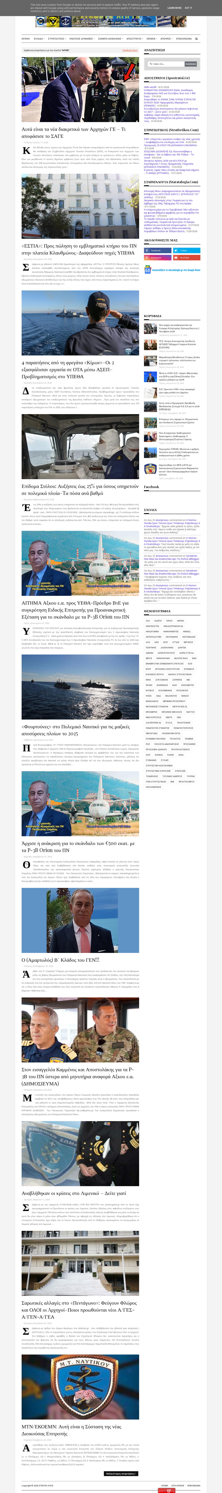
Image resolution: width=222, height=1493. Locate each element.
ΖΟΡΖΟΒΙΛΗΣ (161, 679)
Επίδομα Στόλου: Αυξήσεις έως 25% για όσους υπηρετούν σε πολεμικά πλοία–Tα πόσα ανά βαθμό (80, 489)
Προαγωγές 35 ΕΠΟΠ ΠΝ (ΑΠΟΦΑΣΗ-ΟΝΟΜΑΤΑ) (170, 145)
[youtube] (186, 257)
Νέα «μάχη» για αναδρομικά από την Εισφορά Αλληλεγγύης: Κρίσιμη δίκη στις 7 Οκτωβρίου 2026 (179, 328)
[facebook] (157, 250)
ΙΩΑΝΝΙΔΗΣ (162, 685)
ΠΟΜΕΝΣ (189, 738)
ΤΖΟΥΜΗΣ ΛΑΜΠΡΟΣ (172, 776)
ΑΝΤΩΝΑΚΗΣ (172, 636)
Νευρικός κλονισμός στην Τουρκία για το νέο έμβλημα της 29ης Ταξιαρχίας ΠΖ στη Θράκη (168, 202)
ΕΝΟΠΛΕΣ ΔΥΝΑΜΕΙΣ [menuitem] (81, 38)
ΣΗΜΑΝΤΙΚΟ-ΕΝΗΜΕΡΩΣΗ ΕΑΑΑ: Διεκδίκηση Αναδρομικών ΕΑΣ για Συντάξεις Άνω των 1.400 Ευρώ (170, 93)
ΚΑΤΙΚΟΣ (150, 690)
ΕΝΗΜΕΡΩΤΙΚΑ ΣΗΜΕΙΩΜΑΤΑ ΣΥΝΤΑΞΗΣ (165, 663)
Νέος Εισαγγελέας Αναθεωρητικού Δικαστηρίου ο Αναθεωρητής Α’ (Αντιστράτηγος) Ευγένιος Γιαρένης (175, 436)
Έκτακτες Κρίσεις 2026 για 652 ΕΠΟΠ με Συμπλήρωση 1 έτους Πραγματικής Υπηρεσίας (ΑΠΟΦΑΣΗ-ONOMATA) (168, 163)
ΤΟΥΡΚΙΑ (191, 776)
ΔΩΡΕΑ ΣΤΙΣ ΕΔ (186, 653)
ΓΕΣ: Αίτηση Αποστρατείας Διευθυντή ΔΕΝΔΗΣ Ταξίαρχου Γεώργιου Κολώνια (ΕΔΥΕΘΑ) (177, 344)
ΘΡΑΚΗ (149, 685)
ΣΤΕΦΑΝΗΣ (151, 760)
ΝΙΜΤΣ (169, 717)
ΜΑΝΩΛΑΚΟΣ (152, 701)
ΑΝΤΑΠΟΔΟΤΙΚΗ (153, 636)
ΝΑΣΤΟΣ (190, 712)
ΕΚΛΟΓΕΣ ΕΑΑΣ (181, 658)
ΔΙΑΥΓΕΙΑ (182, 647)
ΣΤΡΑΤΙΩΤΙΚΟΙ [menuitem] (56, 38)
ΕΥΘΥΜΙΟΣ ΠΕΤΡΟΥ (155, 674)
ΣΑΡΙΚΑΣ (159, 754)
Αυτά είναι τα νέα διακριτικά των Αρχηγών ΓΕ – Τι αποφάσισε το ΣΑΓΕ (73, 132)
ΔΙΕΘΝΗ (149, 653)
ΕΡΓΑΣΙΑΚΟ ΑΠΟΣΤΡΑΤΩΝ (167, 669)
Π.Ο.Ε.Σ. (169, 722)
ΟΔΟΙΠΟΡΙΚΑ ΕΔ (153, 722)
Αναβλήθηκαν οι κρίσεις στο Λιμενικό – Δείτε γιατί (74, 1192)
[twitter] (186, 250)
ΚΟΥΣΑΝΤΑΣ (182, 690)
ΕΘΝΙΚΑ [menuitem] (151, 38)
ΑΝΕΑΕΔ (186, 631)
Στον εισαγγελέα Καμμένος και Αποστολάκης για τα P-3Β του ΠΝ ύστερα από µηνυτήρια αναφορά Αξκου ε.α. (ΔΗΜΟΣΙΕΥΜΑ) (78, 1076)
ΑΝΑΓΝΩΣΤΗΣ (152, 626)
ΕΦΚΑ (148, 679)
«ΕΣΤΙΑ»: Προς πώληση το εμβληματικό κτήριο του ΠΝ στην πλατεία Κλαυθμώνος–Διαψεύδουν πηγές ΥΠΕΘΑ (79, 249)
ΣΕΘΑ (181, 754)
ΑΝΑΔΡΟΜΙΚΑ (152, 631)
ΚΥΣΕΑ (149, 695)
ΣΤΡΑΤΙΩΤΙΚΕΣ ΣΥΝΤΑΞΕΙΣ (158, 771)
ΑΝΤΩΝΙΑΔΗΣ (189, 636)
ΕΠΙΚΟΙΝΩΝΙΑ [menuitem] (184, 38)
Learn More (175, 8)
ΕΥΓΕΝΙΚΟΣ (189, 669)
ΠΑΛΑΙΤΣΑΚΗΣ (183, 722)
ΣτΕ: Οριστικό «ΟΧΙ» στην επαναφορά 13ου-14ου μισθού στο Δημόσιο (177, 391)
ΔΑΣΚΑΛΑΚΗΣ (167, 647)
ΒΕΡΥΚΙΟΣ (188, 642)
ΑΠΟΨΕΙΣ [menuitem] (166, 38)
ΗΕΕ (188, 679)
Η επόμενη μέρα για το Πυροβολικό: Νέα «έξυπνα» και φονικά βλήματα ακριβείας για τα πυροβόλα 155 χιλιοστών (171, 212)
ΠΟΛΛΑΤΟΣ (175, 738)
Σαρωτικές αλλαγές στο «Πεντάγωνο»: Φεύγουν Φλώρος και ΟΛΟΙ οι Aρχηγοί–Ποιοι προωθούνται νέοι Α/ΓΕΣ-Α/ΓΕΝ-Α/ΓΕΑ (79, 1309)
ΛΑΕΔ (158, 695)
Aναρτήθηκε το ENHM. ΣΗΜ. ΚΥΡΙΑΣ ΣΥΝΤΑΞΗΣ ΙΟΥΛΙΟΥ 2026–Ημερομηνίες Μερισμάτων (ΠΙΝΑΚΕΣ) (170, 102)
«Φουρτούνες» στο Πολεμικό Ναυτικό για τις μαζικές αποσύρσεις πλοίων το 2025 (76, 730)
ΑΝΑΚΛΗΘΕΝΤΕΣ (171, 631)
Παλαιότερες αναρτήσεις (120, 1473)
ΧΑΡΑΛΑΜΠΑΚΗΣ (153, 787)
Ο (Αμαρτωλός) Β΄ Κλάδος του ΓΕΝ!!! (60, 959)
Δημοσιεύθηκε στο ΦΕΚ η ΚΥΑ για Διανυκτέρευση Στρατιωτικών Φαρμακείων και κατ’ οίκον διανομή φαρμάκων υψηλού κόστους (178, 469)
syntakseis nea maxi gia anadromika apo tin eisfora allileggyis (171, 557)
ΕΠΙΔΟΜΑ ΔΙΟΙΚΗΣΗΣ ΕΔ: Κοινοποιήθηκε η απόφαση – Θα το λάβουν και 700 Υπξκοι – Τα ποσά (169, 154)
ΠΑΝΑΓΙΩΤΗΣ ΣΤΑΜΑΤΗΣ (157, 728)
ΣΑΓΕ (148, 754)
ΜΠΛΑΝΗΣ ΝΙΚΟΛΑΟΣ (172, 712)
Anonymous (162, 520)
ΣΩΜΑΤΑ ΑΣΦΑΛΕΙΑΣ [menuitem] (109, 38)
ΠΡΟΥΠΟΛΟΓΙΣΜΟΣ (180, 749)
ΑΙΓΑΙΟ (169, 620)
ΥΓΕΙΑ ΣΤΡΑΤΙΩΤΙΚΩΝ (156, 781)
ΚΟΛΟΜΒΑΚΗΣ (165, 690)
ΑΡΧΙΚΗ (164, 1485)
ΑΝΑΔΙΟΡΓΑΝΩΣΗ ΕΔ (173, 626)
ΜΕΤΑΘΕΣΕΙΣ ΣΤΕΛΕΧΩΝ (157, 706)
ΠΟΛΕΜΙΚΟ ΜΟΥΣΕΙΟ (156, 738)
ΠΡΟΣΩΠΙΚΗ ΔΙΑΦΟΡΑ (156, 749)
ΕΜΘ (194, 658)
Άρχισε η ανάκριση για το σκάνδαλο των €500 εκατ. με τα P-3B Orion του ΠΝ (78, 846)
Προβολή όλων (130, 50)
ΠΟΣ (148, 744)
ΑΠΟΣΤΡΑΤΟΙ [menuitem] (134, 38)
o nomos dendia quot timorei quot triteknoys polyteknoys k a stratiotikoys (172, 523)
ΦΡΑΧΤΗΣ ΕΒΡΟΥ (187, 781)
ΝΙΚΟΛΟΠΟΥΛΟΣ (153, 717)
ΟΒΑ (179, 717)
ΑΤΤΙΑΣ (175, 642)
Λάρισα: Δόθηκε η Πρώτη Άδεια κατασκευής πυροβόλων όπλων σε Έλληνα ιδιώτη (167, 230)
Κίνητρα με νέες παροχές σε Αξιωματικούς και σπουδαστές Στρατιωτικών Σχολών (178, 421)
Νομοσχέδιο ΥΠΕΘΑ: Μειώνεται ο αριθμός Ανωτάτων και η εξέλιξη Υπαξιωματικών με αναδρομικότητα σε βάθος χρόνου (179, 452)
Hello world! (150, 87)
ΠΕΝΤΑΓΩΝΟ (152, 733)
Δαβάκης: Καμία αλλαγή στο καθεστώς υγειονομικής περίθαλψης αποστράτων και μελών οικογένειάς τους (172, 118)
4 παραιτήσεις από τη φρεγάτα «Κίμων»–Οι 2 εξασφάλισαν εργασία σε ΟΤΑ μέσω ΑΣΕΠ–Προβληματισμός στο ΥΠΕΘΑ (68, 369)
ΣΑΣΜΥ (170, 754)
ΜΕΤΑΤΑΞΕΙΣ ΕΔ (180, 706)
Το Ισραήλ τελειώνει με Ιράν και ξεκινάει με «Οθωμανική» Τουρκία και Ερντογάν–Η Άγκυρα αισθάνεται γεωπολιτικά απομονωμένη (169, 222)
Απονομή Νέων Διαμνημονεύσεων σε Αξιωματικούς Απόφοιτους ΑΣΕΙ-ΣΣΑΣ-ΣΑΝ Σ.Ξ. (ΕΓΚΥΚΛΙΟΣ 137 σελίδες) (172, 194)
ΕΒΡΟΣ (149, 658)
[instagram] (157, 257)
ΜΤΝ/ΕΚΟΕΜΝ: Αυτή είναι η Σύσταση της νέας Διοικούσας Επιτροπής (71, 1430)
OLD (148, 620)
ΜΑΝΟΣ (185, 695)
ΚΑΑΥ (174, 685)
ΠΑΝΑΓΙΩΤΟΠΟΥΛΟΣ (183, 728)
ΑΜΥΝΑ (180, 620)
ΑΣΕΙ (156, 642)
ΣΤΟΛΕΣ (165, 760)
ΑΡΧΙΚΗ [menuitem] (26, 38)
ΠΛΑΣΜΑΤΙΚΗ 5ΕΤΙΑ (171, 733)
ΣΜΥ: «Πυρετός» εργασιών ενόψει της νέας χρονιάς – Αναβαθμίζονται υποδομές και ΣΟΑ (172, 141)
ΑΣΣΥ (165, 642)
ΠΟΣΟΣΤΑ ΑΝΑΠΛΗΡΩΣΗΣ (166, 744)
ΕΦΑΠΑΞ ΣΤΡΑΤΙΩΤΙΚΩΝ (179, 674)
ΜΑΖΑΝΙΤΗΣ (171, 695)
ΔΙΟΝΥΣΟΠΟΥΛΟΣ (166, 653)
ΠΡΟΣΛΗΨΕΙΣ (189, 744)
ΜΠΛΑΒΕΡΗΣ (151, 712)
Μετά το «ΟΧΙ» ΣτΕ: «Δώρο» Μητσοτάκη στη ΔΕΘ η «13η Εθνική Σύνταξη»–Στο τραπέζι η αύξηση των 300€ (178, 376)
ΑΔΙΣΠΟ (158, 620)
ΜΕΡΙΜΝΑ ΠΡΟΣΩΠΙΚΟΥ (174, 701)
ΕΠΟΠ (148, 669)
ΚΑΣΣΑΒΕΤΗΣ (187, 685)
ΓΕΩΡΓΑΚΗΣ (151, 647)
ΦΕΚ (172, 781)
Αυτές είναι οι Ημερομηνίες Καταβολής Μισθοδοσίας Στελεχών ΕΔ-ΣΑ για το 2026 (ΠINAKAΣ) (179, 406)
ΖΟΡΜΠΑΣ (177, 679)
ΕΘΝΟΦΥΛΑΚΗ (163, 658)
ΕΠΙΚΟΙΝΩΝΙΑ (194, 1485)
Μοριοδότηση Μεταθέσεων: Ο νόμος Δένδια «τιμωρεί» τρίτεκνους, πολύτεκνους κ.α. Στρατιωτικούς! (179, 360)
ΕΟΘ (190, 663)
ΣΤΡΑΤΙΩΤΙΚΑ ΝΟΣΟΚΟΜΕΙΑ (159, 765)
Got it (188, 8)
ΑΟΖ (148, 642)
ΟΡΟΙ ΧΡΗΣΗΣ (177, 1485)
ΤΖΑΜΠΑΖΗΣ (152, 776)
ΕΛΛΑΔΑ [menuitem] (38, 38)
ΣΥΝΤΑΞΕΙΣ (180, 771)
